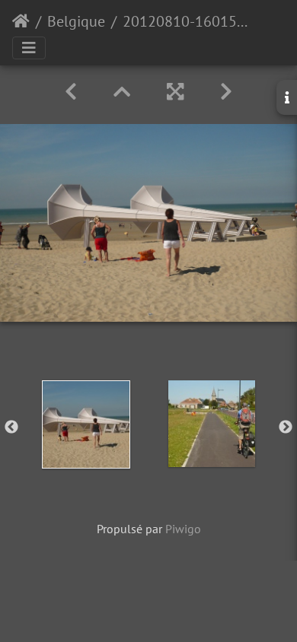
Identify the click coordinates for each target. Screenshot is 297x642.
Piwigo (183, 528)
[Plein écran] (175, 91)
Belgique (76, 21)
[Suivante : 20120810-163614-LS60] (226, 91)
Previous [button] (11, 427)
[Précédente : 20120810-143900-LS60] (70, 91)
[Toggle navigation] (29, 48)
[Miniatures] (121, 91)
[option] (85, 424)
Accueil (21, 21)
